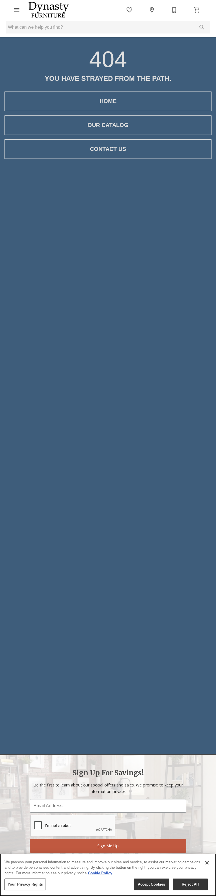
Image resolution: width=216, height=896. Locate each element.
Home (108, 101)
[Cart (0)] (197, 10)
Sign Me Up (108, 845)
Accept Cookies (151, 884)
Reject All (190, 884)
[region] (108, 875)
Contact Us (108, 149)
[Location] (152, 10)
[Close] (207, 863)
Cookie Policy (100, 873)
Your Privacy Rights (25, 884)
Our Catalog (108, 125)
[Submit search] (202, 27)
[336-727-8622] (174, 10)
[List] (129, 10)
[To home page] (48, 9)
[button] (17, 10)
